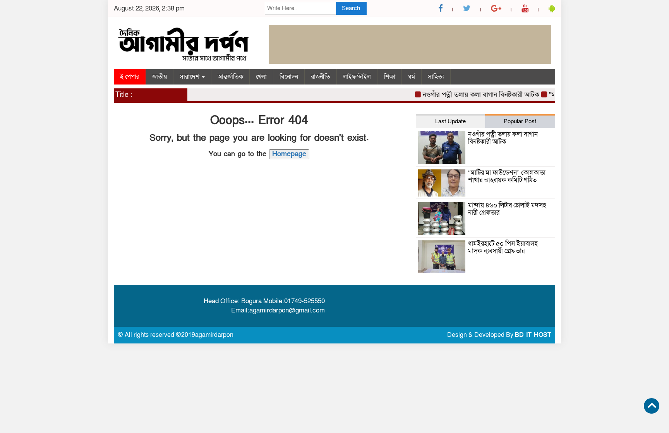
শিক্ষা (389, 76)
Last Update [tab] (450, 121)
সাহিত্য (436, 76)
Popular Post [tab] (520, 121)
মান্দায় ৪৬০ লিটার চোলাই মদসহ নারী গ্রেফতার (507, 209)
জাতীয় (159, 76)
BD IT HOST (533, 335)
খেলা (261, 76)
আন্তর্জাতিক (230, 76)
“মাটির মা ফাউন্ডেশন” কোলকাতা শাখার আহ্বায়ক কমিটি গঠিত (506, 176)
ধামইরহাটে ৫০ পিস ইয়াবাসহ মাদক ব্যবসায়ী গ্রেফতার (503, 247)
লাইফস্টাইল (357, 76)
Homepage (289, 154)
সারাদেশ (190, 76)
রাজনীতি (320, 76)
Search (351, 8)
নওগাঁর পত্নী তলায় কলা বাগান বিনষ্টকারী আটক (476, 94)
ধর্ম (411, 76)
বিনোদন (289, 76)
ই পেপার (129, 76)
